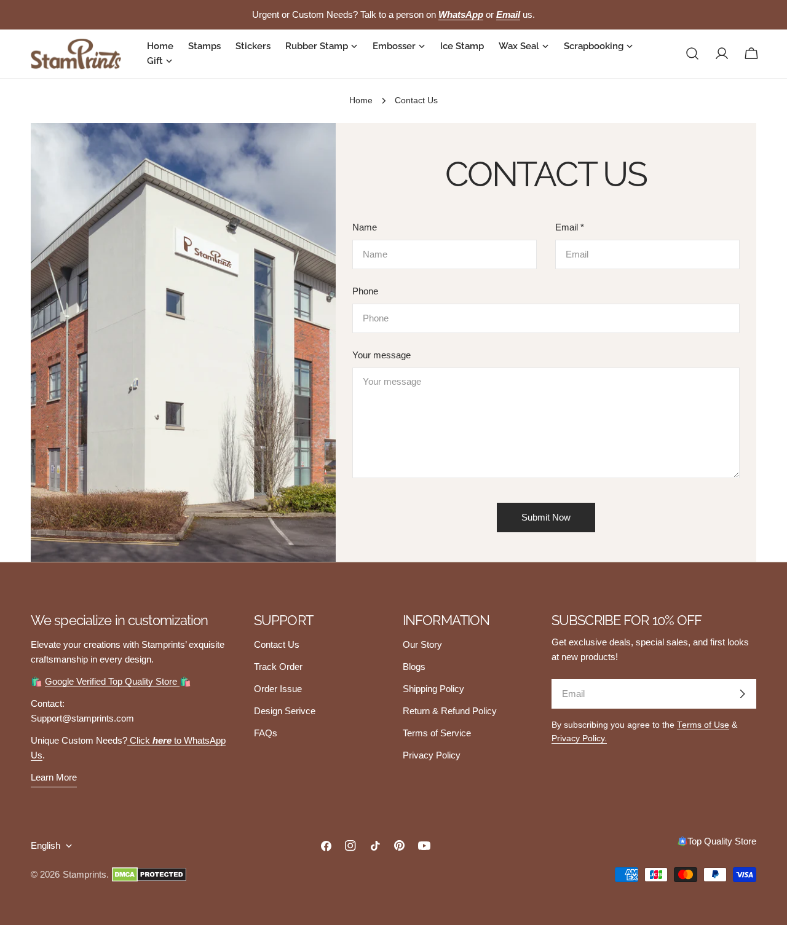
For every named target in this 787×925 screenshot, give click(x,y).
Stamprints (84, 874)
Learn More (54, 777)
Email (569, 227)
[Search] (692, 53)
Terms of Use (703, 725)
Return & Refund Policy (450, 711)
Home (361, 100)
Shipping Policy (433, 688)
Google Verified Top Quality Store (112, 681)
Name (364, 227)
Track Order (278, 666)
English (45, 845)
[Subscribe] (742, 694)
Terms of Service (437, 733)
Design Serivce (284, 711)
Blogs (414, 666)
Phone (365, 291)
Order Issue (278, 688)
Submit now (546, 517)
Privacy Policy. (579, 738)
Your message (381, 355)
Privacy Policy (432, 755)
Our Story (422, 644)
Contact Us (276, 644)
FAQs (265, 733)
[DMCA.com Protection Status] (149, 874)
